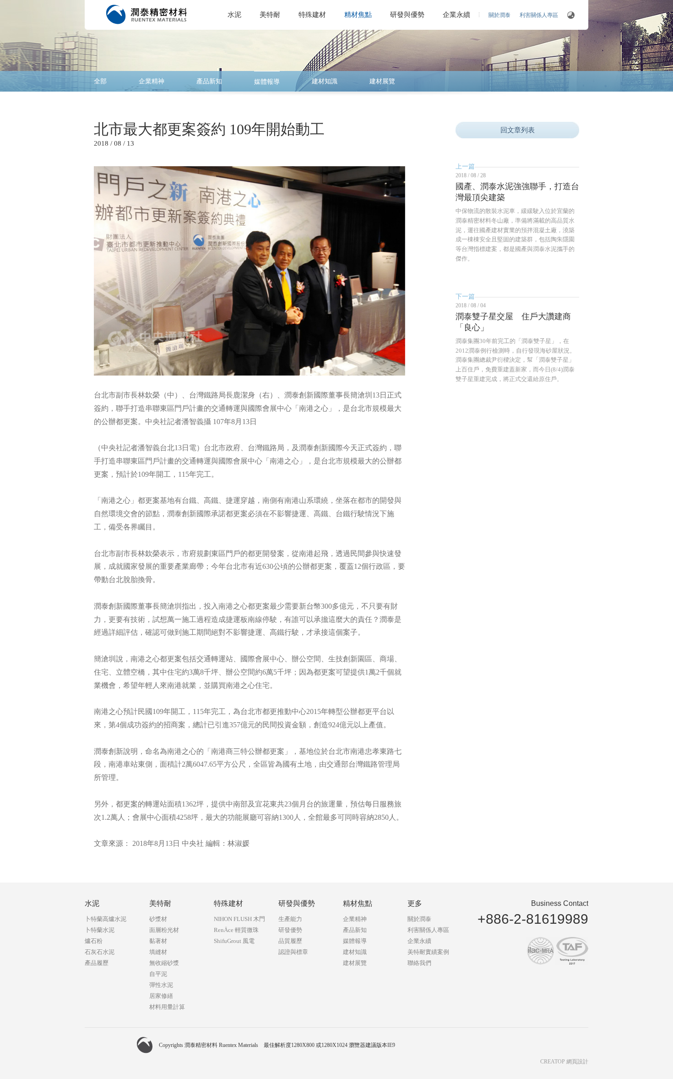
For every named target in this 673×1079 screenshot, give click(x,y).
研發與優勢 (407, 14)
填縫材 (158, 951)
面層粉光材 (164, 929)
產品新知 (209, 81)
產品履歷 (97, 962)
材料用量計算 (167, 1006)
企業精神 (151, 81)
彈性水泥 (161, 984)
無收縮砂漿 (164, 962)
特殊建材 (312, 14)
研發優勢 (290, 929)
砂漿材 (158, 919)
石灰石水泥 (99, 951)
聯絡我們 (419, 962)
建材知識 (324, 81)
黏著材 (158, 940)
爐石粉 (94, 940)
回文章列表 (517, 130)
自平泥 (158, 973)
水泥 (234, 14)
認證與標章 (293, 951)
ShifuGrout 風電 (234, 940)
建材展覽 (382, 81)
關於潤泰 (499, 15)
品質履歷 (290, 940)
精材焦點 (358, 14)
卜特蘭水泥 (99, 929)
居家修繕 (161, 995)
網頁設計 (577, 1061)
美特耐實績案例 (428, 951)
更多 (414, 903)
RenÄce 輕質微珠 (236, 929)
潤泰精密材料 (146, 14)
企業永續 (456, 14)
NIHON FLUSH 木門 (239, 919)
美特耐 (270, 14)
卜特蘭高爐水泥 (105, 919)
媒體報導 (267, 81)
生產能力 (290, 919)
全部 (100, 81)
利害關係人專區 (539, 15)
